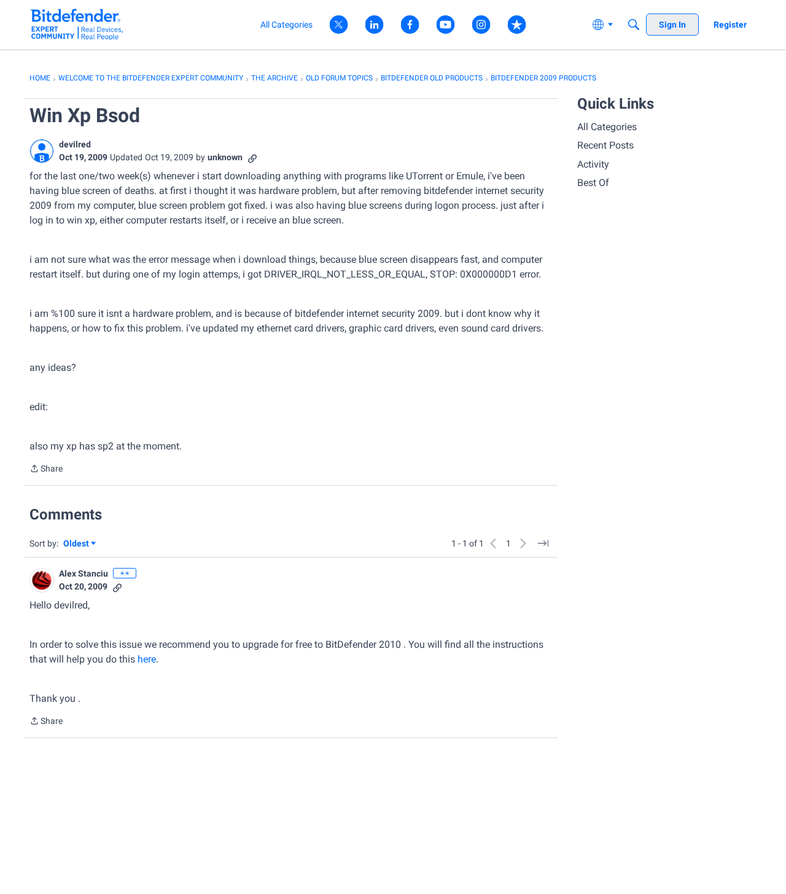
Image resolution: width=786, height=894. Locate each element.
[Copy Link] (252, 157)
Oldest (76, 544)
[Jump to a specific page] (543, 543)
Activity (593, 164)
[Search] (634, 25)
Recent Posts (605, 145)
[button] (41, 151)
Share (46, 470)
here (147, 659)
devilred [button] (75, 144)
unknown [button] (225, 157)
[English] (77, 24)
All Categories (607, 127)
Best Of (593, 183)
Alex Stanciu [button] (83, 573)
